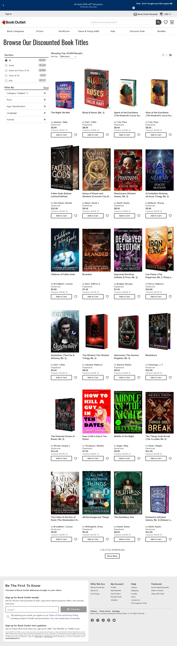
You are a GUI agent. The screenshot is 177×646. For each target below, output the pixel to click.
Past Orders (116, 594)
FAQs (133, 597)
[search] (158, 22)
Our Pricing (95, 594)
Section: (9, 55)
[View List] (170, 55)
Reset (46, 87)
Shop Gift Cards (157, 594)
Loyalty (134, 594)
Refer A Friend (157, 590)
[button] (26, 60)
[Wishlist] (166, 22)
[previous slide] (3, 5)
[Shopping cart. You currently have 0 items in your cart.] (172, 22)
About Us (94, 590)
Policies (94, 611)
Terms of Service (49, 636)
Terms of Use (105, 611)
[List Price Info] (66, 130)
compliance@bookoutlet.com (12, 638)
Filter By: (9, 87)
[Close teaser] (133, 7)
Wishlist (114, 600)
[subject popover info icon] (27, 93)
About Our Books (98, 587)
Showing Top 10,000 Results (67, 53)
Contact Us (135, 600)
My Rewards (116, 590)
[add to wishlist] (75, 134)
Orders (134, 587)
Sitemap (115, 611)
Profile (113, 587)
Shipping (134, 590)
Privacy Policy (38, 636)
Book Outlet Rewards (160, 587)
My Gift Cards (116, 597)
